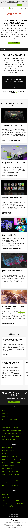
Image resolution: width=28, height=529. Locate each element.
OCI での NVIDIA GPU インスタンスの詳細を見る (11, 140)
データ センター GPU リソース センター (11, 459)
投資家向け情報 (5, 497)
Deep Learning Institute (8, 465)
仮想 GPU (16, 419)
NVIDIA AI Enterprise (7, 202)
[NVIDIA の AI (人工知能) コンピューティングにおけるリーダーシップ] (11, 8)
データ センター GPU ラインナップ (10, 456)
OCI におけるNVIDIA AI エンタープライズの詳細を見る (7, 213)
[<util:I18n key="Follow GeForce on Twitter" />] (14, 516)
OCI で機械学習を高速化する (7, 285)
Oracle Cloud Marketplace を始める (8, 323)
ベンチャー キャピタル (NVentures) (10, 500)
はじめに (3, 49)
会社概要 (13, 494)
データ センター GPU (7, 410)
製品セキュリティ (10, 525)
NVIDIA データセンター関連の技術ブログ (11, 483)
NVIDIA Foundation (6, 503)
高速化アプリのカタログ (7, 447)
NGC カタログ (17, 474)
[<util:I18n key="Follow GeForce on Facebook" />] (9, 516)
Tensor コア (15, 439)
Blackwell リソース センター (8, 450)
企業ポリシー (21, 524)
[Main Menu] (1, 8)
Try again (14, 87)
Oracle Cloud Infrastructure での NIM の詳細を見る (11, 248)
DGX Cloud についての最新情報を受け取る (10, 175)
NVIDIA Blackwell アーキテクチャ (10, 427)
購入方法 (16, 486)
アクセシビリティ (12, 524)
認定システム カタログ (7, 486)
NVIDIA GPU (17, 129)
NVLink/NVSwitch (6, 439)
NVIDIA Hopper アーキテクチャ (9, 430)
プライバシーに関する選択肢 (19, 522)
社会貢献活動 (20, 503)
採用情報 (11, 506)
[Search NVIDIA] (4, 7)
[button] (21, 8)
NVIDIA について (6, 494)
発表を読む (5, 354)
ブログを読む (5, 382)
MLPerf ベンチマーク (7, 474)
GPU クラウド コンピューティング (10, 471)
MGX (19, 430)
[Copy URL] (14, 84)
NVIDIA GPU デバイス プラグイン (12, 369)
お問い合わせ (19, 525)
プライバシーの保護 (6, 522)
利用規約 (5, 524)
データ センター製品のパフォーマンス (11, 462)
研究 (14, 503)
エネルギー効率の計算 (7, 468)
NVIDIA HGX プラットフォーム (9, 416)
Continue (19, 4)
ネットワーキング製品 (7, 419)
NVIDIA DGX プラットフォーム (9, 413)
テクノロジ (4, 506)
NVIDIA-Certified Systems (8, 477)
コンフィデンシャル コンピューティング (11, 433)
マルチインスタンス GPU (8, 436)
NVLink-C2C (18, 436)
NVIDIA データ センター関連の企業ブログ (12, 480)
